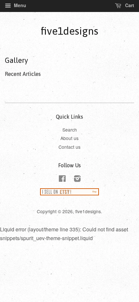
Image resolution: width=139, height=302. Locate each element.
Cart (129, 5)
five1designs (69, 31)
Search (69, 129)
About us (69, 138)
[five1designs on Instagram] (77, 179)
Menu (19, 5)
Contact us (69, 147)
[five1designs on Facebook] (62, 179)
